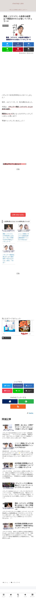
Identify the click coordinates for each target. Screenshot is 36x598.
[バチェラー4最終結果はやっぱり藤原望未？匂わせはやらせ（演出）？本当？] (8, 249)
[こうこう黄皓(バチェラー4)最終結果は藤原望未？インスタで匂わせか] (23, 228)
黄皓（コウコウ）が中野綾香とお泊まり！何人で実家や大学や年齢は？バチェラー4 (8, 237)
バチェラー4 (7, 338)
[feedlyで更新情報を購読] (26, 401)
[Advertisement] (18, 73)
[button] (32, 329)
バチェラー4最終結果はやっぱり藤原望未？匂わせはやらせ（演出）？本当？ (8, 258)
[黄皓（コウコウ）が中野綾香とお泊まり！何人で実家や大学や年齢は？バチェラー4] (8, 228)
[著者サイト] (10, 401)
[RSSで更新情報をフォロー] (18, 406)
